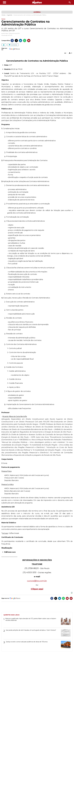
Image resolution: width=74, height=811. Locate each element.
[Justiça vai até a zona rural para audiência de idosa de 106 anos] (65, 645)
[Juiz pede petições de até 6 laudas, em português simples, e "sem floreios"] (65, 633)
